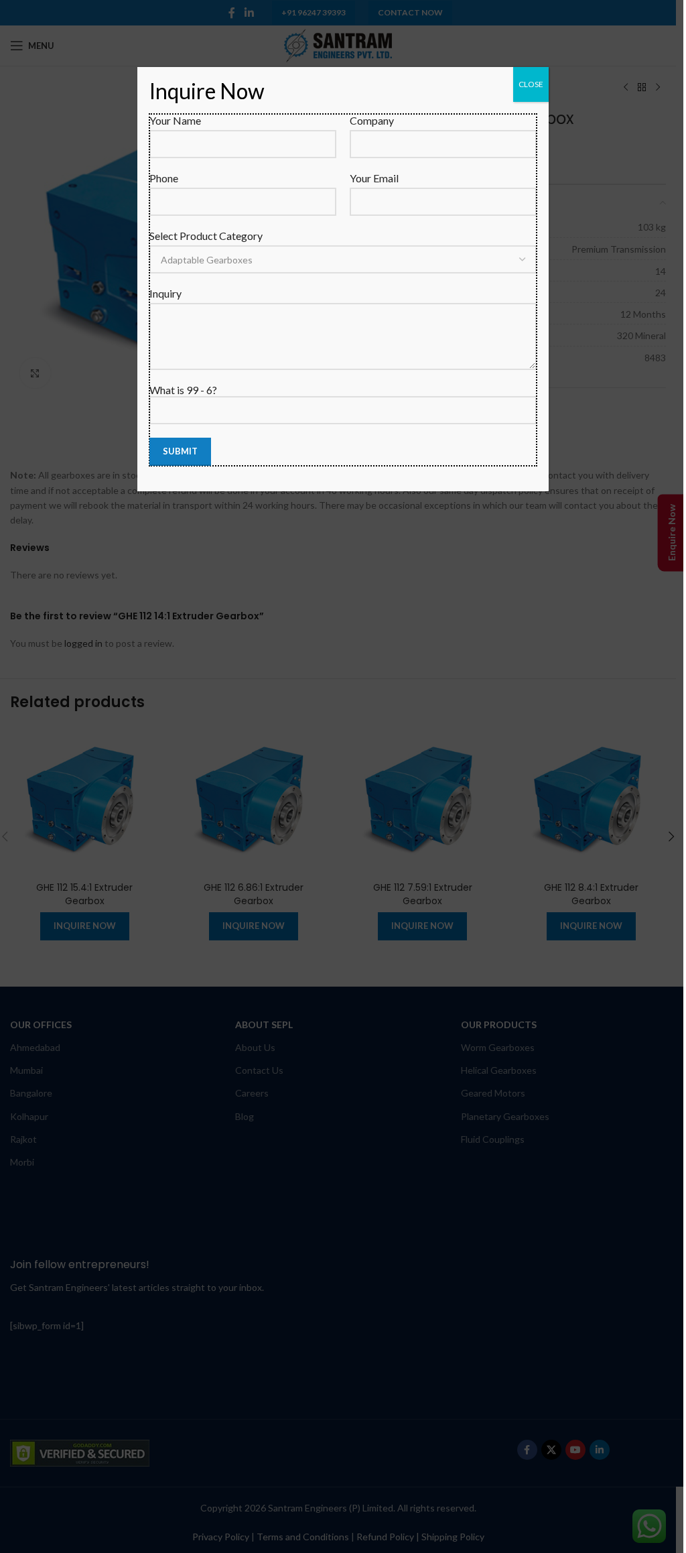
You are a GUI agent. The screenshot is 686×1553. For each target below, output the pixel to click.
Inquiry (165, 293)
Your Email (374, 178)
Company (372, 120)
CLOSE (531, 84)
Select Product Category (206, 235)
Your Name (175, 120)
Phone (163, 178)
